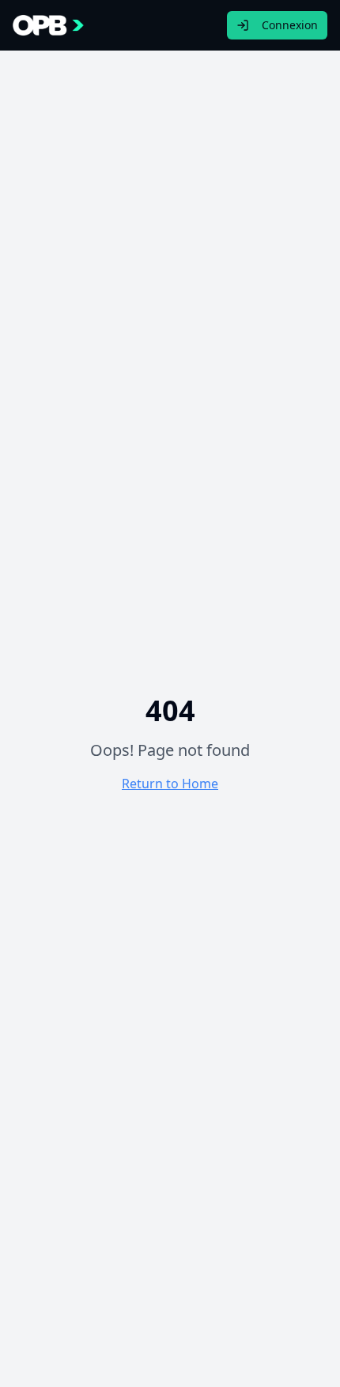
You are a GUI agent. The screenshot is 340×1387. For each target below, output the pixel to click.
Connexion (290, 24)
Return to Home (170, 783)
